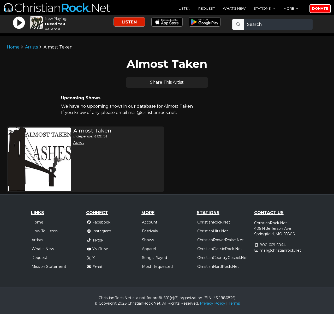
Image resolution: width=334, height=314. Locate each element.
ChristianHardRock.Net (218, 266)
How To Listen (45, 231)
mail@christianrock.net (280, 250)
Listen (184, 8)
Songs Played (154, 257)
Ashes (78, 142)
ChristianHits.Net (212, 231)
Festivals (150, 231)
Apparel (149, 249)
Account (149, 222)
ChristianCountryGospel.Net (222, 257)
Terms (234, 303)
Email (97, 267)
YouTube (100, 249)
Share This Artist (167, 82)
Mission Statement (49, 266)
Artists (31, 47)
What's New (234, 8)
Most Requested (157, 266)
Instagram (101, 231)
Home (13, 47)
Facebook (101, 222)
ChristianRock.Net (213, 222)
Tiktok (97, 240)
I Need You (55, 24)
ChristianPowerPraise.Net (220, 240)
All (164, 303)
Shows (148, 240)
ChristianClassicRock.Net (219, 249)
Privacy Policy (212, 303)
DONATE (320, 8)
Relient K (52, 29)
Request (206, 8)
